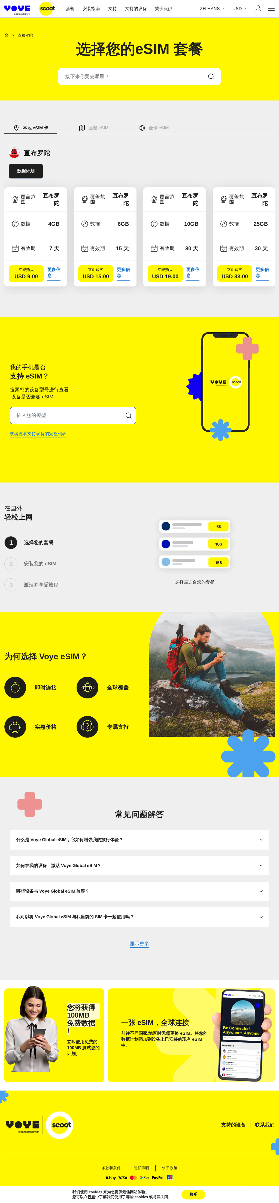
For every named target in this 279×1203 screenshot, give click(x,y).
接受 (193, 1194)
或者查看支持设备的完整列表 (38, 433)
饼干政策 (169, 1168)
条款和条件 (111, 1168)
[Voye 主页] (29, 9)
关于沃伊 (163, 8)
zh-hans (210, 8)
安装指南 (91, 8)
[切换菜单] (271, 9)
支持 (112, 8)
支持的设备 (136, 8)
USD (237, 8)
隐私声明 (141, 1168)
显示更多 (139, 944)
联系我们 (265, 1125)
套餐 (70, 8)
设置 (91, 1197)
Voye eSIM (59, 656)
